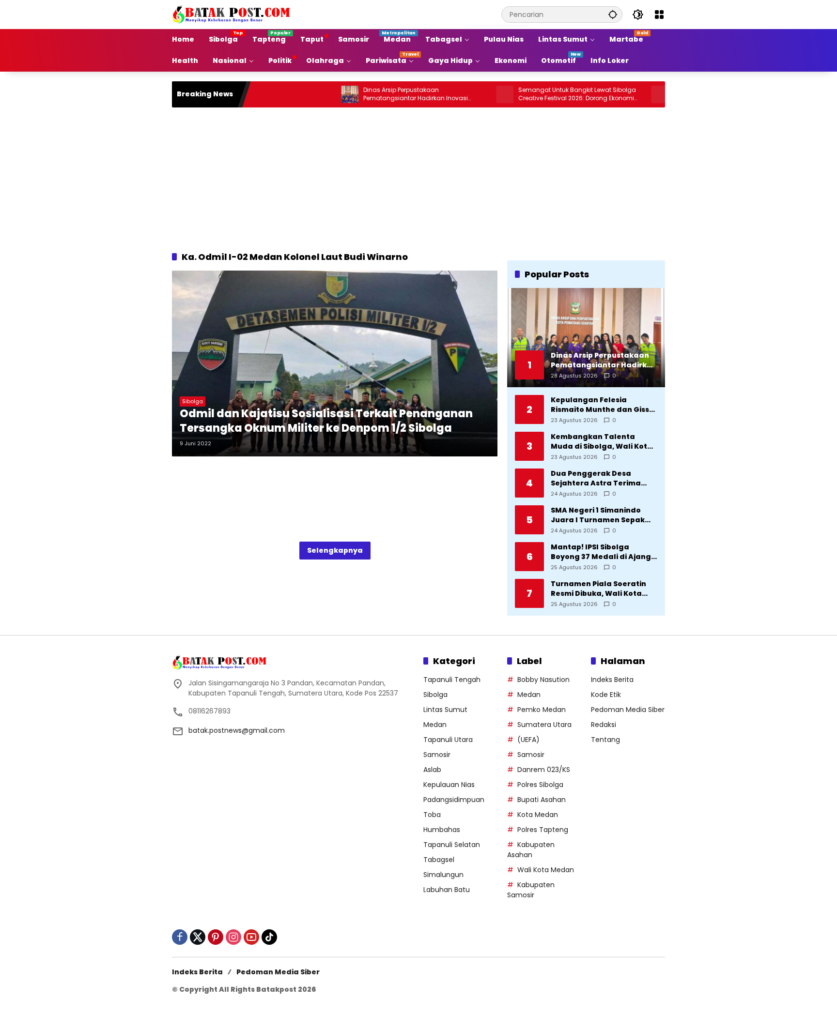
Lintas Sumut (445, 709)
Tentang (605, 739)
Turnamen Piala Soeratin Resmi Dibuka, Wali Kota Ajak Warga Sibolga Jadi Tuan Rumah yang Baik (598, 588)
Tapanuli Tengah (451, 679)
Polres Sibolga (540, 784)
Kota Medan (537, 814)
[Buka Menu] (659, 14)
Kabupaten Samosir (531, 890)
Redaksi (603, 724)
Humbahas (441, 829)
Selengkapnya (335, 550)
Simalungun (443, 874)
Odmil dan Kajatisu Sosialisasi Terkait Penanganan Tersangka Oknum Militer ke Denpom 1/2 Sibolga (326, 421)
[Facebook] (179, 937)
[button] (612, 14)
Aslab (432, 769)
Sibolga (192, 401)
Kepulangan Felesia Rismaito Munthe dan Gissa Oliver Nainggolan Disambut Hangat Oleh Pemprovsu (602, 404)
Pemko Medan (541, 709)
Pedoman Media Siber (628, 709)
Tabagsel (438, 859)
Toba (432, 814)
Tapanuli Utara (448, 739)
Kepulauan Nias (449, 784)
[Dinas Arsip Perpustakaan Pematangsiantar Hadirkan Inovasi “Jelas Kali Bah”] (314, 94)
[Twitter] (197, 937)
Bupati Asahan (541, 799)
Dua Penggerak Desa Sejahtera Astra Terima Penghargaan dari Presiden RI (604, 478)
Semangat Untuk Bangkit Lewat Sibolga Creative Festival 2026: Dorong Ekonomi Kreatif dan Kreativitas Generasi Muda (542, 94)
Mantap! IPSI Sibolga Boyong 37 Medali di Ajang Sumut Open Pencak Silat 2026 (601, 552)
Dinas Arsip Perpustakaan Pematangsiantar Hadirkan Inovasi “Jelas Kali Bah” (380, 94)
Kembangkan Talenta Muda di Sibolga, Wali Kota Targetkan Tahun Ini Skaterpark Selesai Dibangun (601, 441)
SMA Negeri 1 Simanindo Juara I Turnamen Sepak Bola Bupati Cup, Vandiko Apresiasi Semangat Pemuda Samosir (598, 515)
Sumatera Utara (544, 724)
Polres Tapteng (542, 829)
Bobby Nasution (543, 679)
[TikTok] (269, 937)
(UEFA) (528, 739)
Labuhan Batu (446, 889)
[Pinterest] (215, 937)
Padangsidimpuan (453, 799)
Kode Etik (606, 694)
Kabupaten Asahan (531, 850)
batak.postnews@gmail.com (236, 730)
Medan (435, 724)
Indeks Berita (612, 679)
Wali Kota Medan (545, 870)
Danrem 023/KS (543, 769)
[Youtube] (251, 937)
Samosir (436, 754)
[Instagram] (233, 937)
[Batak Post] (232, 14)
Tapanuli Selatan (451, 844)
